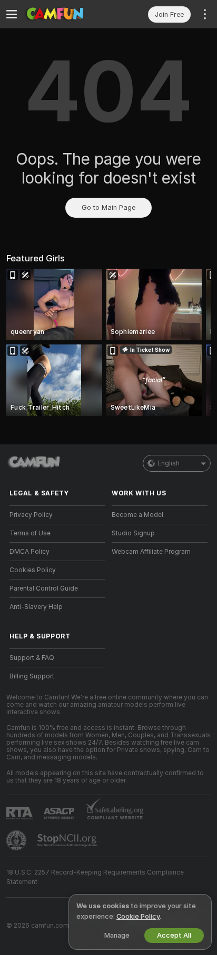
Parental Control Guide (43, 588)
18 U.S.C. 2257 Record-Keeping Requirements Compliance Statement (95, 877)
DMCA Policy (29, 551)
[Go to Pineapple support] (17, 840)
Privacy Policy (31, 515)
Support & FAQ (31, 658)
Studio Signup (133, 533)
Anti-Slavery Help (36, 607)
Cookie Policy (138, 916)
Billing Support (31, 676)
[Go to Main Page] (65, 14)
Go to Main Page (108, 207)
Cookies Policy (32, 570)
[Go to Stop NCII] (68, 840)
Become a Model (137, 515)
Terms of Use (30, 533)
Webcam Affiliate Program (151, 551)
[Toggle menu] (11, 14)
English (168, 463)
